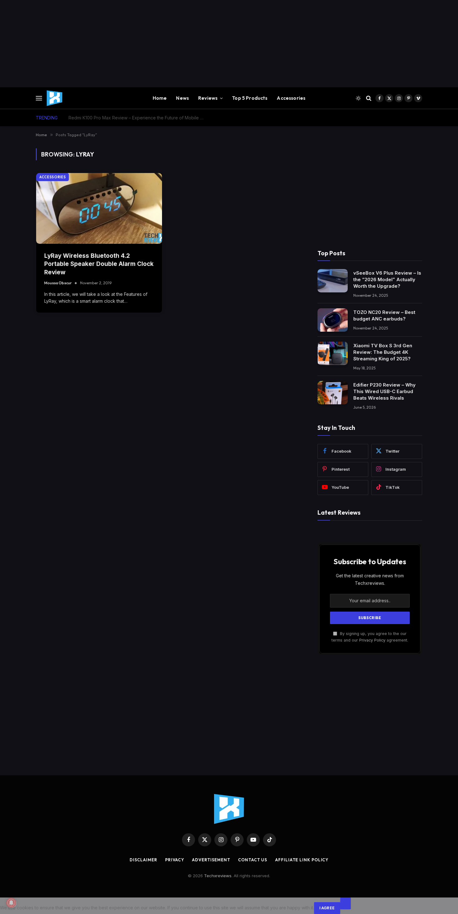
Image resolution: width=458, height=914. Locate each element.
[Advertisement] (187, 43)
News (182, 98)
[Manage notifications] (11, 903)
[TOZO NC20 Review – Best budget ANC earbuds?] (332, 320)
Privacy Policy (372, 640)
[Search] (369, 98)
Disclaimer (143, 859)
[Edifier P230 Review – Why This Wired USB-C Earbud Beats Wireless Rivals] (332, 392)
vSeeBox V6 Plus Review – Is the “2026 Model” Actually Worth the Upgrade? (387, 279)
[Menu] (39, 98)
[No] (345, 903)
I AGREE (327, 908)
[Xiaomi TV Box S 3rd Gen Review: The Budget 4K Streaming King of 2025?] (332, 353)
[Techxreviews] (54, 98)
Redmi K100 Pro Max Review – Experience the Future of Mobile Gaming (139, 117)
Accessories (291, 98)
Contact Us (252, 859)
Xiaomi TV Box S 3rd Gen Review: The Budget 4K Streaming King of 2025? (382, 352)
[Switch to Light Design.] (358, 98)
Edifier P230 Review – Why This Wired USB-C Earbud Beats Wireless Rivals (384, 391)
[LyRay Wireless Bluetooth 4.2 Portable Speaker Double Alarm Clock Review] (99, 208)
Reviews (207, 98)
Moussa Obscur (58, 283)
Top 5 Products (249, 98)
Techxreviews (217, 875)
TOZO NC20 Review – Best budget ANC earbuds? (384, 315)
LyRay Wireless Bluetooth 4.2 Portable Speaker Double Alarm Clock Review (99, 264)
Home (160, 98)
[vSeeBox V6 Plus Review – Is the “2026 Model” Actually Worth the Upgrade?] (332, 280)
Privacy (174, 859)
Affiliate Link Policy (301, 859)
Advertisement (211, 859)
